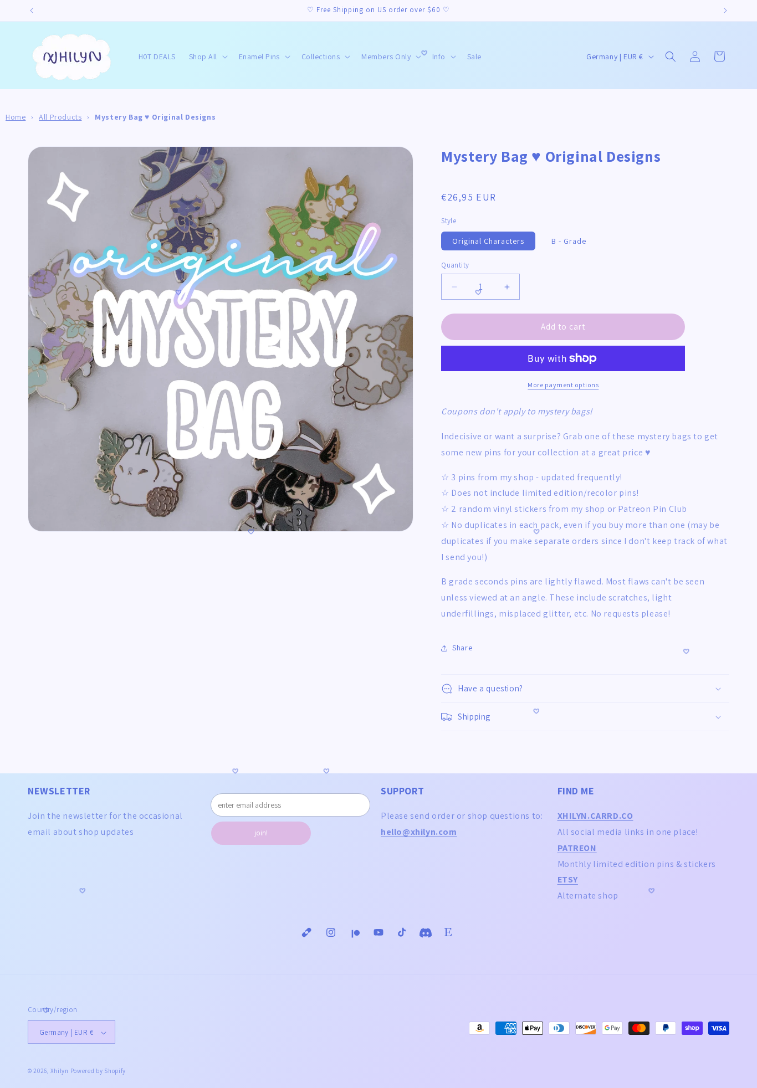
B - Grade (568, 241)
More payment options (563, 385)
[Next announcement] (725, 10)
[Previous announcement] (31, 10)
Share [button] (462, 648)
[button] (207, 56)
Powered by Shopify (98, 1071)
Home (15, 117)
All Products (60, 117)
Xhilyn (59, 1071)
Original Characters (488, 241)
